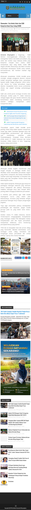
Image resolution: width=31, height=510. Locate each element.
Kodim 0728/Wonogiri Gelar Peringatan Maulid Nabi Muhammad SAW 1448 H (18, 414)
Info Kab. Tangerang (21, 29)
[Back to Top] (16, 506)
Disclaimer (11, 481)
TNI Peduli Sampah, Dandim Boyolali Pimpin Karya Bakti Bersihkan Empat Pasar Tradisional (15, 312)
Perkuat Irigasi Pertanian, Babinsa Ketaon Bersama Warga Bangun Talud (18, 438)
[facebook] (22, 2)
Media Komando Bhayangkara (19, 508)
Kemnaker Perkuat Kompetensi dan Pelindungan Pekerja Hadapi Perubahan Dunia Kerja (18, 475)
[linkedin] (27, 2)
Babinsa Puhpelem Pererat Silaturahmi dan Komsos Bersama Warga (19, 431)
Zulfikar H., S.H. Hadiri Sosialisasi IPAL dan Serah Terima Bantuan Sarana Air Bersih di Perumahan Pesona (14, 290)
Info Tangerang (14, 31)
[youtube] (29, 2)
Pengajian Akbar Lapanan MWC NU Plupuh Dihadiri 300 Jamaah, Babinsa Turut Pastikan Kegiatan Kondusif (18, 422)
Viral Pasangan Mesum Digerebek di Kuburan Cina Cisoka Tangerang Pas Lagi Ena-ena (14, 118)
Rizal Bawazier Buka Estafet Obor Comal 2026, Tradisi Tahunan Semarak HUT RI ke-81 (19, 452)
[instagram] (25, 2)
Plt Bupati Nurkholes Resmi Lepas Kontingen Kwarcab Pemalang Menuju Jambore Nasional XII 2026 (17, 467)
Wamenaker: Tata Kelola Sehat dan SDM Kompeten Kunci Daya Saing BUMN (15, 274)
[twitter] (20, 2)
